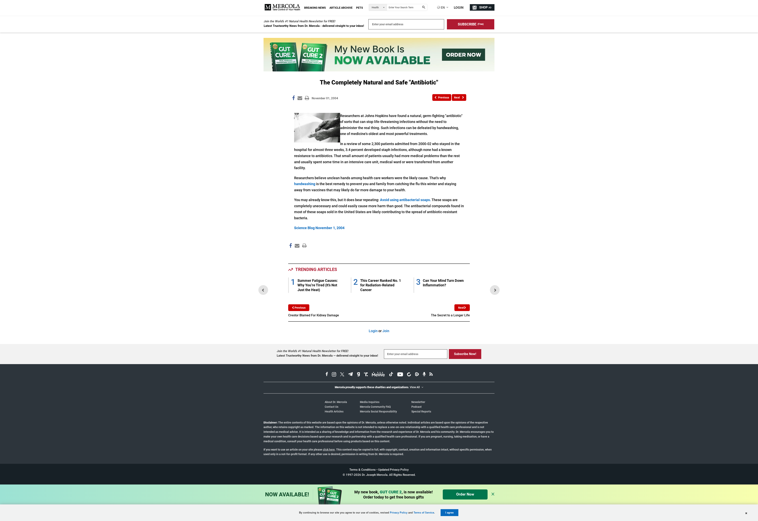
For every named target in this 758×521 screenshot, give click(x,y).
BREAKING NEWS (315, 7)
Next (461, 307)
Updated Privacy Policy (393, 469)
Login (373, 331)
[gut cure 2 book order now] (379, 70)
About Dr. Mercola (336, 402)
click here (329, 449)
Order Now (465, 494)
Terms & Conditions (362, 469)
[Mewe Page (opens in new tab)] (378, 374)
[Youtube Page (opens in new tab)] (400, 374)
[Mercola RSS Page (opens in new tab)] (431, 374)
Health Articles (334, 411)
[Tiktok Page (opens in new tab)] (391, 374)
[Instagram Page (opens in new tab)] (334, 374)
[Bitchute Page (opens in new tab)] (409, 374)
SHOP (485, 7)
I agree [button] (449, 512)
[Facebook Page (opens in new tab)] (327, 374)
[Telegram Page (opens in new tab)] (350, 374)
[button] (470, 24)
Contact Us (331, 406)
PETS (359, 7)
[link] (293, 98)
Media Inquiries (369, 402)
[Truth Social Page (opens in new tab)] (366, 374)
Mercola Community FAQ (375, 406)
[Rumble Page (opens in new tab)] (417, 374)
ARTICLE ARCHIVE (341, 7)
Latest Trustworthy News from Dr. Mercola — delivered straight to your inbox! (327, 355)
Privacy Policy (398, 512)
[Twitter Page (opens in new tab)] (342, 374)
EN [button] (442, 7)
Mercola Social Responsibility (378, 411)
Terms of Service (424, 512)
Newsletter (418, 402)
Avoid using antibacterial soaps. (405, 200)
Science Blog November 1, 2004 (319, 228)
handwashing (304, 184)
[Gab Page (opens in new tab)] (358, 374)
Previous (300, 307)
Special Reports (421, 411)
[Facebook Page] (290, 254)
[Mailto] (296, 254)
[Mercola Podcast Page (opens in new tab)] (424, 374)
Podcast (416, 406)
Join (385, 331)
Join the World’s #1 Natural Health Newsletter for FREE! (299, 21)
